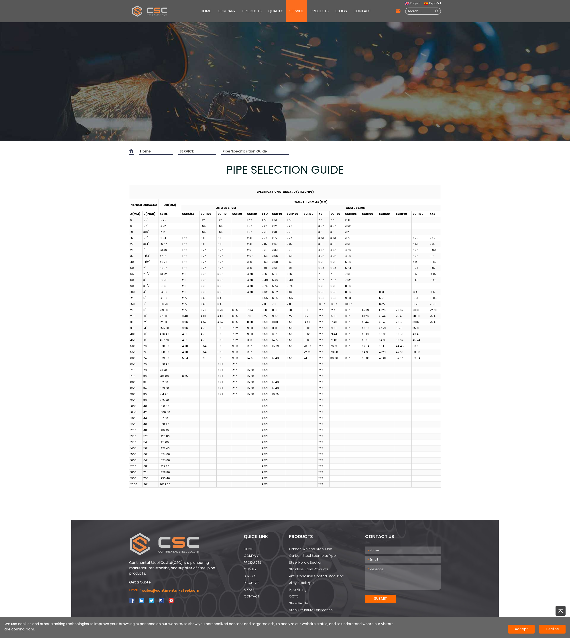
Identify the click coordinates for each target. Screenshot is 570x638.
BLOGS (341, 11)
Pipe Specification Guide (244, 151)
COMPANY (227, 11)
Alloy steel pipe (301, 582)
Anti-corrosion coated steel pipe (316, 576)
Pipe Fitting (298, 589)
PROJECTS (319, 11)
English (415, 3)
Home (145, 151)
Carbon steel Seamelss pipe (312, 555)
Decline (552, 629)
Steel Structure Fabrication (311, 610)
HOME (206, 11)
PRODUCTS (252, 11)
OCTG (294, 596)
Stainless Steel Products (308, 569)
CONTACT (362, 11)
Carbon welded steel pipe (310, 549)
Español (435, 3)
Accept (521, 629)
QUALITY (275, 11)
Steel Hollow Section (305, 562)
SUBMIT (380, 598)
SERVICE (296, 11)
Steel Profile (298, 603)
